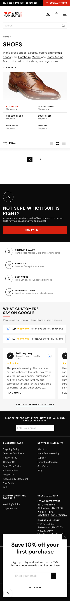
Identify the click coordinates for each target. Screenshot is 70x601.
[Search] (63, 25)
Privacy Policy (10, 470)
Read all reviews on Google (35, 404)
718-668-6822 (45, 512)
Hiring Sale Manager (48, 462)
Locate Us (8, 474)
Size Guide (8, 483)
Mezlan (36, 57)
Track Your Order (12, 466)
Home (6, 36)
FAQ (5, 487)
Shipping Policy (11, 449)
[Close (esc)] (64, 536)
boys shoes (51, 61)
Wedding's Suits (11, 504)
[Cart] (56, 14)
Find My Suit (33, 230)
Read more (14, 393)
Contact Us (9, 462)
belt (19, 61)
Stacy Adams (55, 57)
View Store (43, 515)
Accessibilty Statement (15, 478)
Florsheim (24, 57)
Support (42, 457)
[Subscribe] (53, 576)
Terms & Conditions (13, 453)
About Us (43, 449)
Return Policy (10, 457)
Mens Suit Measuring (48, 453)
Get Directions (59, 515)
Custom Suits (10, 508)
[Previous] (29, 159)
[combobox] (35, 25)
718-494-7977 (45, 531)
